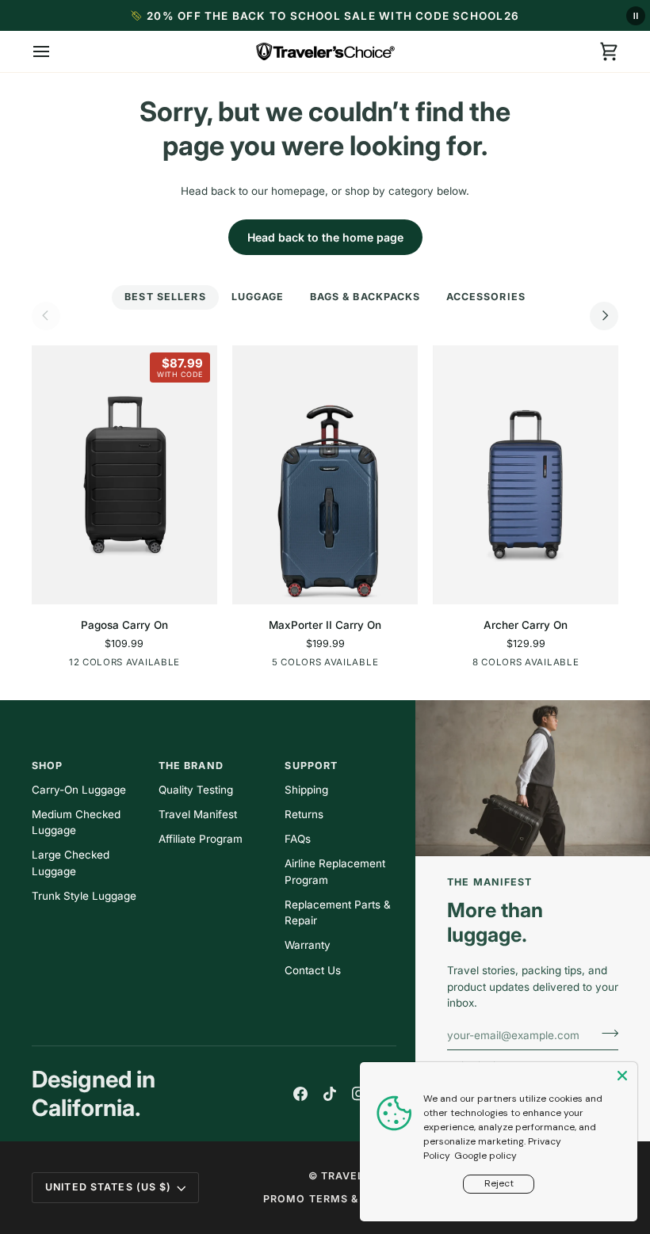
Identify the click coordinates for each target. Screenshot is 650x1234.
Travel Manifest (198, 814)
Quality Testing (196, 789)
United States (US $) (108, 1187)
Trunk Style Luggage (84, 895)
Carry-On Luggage (79, 789)
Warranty (308, 945)
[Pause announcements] (635, 15)
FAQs (298, 838)
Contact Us (313, 970)
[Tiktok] (329, 1094)
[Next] (604, 316)
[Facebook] (300, 1094)
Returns (304, 814)
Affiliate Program (201, 838)
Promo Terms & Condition (344, 1199)
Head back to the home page (325, 237)
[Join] (605, 1032)
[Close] (623, 1075)
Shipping (306, 789)
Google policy (485, 1155)
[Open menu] (55, 51)
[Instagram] (359, 1094)
